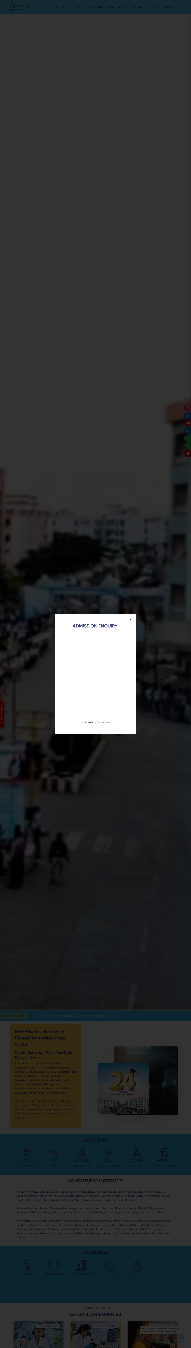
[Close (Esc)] (131, 619)
